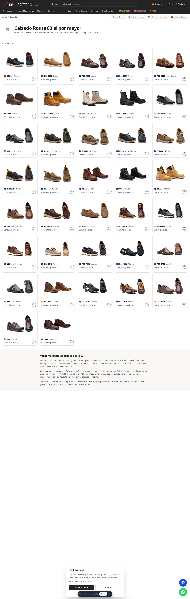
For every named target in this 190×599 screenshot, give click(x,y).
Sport (70, 11)
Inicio (4, 17)
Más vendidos (125, 11)
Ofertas (152, 11)
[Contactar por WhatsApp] (183, 592)
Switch (103, 594)
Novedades (7, 11)
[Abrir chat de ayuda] (183, 583)
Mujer (39, 11)
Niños (62, 11)
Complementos (108, 11)
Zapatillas (94, 11)
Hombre (51, 11)
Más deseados (140, 11)
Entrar (171, 4)
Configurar (108, 587)
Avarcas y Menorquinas (25, 11)
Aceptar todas (81, 587)
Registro (181, 4)
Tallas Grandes (81, 11)
